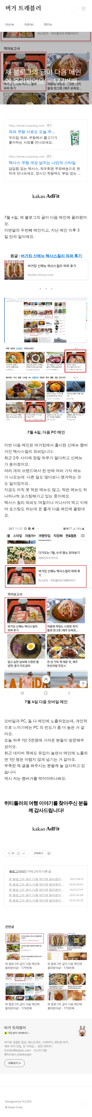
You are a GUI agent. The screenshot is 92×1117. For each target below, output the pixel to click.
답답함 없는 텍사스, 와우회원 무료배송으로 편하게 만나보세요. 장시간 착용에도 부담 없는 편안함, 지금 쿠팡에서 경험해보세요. (45, 171)
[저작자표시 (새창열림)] (49, 853)
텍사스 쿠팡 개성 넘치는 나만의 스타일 (42, 162)
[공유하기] (18, 853)
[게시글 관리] (23, 853)
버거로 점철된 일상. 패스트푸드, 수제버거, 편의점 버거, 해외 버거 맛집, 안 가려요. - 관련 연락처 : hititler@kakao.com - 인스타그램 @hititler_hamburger (36, 1048)
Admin (29, 24)
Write (48, 24)
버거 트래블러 (23, 9)
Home (9, 24)
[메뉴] (83, 8)
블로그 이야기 (17, 871)
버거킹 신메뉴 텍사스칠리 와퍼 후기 (51, 256)
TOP (83, 1103)
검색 (74, 8)
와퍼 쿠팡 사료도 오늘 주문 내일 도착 (32, 131)
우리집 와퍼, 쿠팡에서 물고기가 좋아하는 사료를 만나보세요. (33, 139)
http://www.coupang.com (27, 125)
